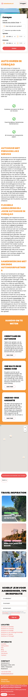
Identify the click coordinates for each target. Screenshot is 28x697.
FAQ (2, 648)
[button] (23, 457)
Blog (2, 649)
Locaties (3, 644)
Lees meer (10, 355)
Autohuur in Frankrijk (7, 630)
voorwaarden (17, 298)
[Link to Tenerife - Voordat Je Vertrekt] (14, 509)
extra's (12, 188)
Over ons (4, 651)
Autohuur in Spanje (7, 634)
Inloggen (23, 3)
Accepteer (4, 694)
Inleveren (5, 40)
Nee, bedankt (11, 694)
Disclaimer (4, 679)
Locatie (5, 20)
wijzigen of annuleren (16, 225)
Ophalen (5, 33)
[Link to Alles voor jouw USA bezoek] (14, 536)
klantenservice (5, 300)
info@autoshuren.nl (7, 673)
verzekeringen (17, 79)
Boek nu (4, 480)
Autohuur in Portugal (7, 636)
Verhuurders (5, 646)
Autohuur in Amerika (7, 627)
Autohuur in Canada (7, 628)
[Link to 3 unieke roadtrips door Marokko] (14, 564)
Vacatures (4, 653)
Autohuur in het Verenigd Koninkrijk (11, 632)
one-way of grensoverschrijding (17, 191)
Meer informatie (9, 691)
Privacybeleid (5, 612)
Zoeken (14, 48)
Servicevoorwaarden (15, 612)
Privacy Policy (5, 681)
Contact (3, 655)
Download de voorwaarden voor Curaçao (13, 475)
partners (20, 281)
